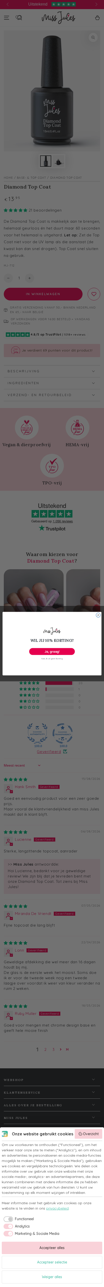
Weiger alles (52, 1277)
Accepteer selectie (52, 1262)
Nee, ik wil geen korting (51, 658)
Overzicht (91, 1134)
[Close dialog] (98, 615)
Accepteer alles (52, 1247)
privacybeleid (57, 1208)
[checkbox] (18, 1219)
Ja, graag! (52, 651)
